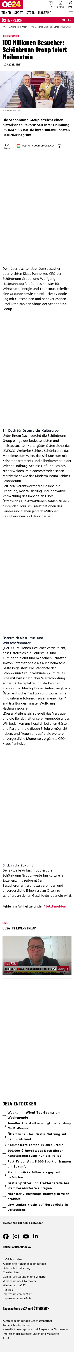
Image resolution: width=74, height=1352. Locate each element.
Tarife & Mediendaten (16, 1325)
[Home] (4, 27)
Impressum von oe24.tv (17, 1298)
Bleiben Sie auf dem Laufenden (23, 1223)
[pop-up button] (60, 969)
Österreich (12, 20)
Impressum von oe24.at (17, 1294)
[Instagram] (16, 1236)
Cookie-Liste (10, 1272)
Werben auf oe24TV (15, 1285)
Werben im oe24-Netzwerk (19, 1281)
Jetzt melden (56, 906)
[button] (38, 956)
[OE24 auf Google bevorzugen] (59, 146)
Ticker (6, 12)
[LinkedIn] (36, 1236)
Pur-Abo (8, 1290)
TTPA (6, 1338)
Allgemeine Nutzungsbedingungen (24, 1264)
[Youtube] (26, 1236)
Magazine (44, 12)
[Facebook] (6, 1236)
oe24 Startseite (12, 1259)
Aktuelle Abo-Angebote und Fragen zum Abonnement (36, 1329)
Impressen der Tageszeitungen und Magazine (31, 1334)
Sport (18, 12)
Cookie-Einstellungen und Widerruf (25, 1277)
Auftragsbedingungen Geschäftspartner (27, 1321)
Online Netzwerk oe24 (17, 1247)
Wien (24, 27)
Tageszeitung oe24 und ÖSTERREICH (26, 1308)
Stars (30, 12)
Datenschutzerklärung (16, 1268)
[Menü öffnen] (70, 12)
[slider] (21, 969)
